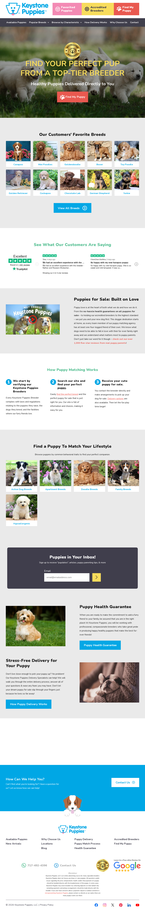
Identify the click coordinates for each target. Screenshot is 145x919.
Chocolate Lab (72, 193)
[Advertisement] (72, 741)
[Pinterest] (120, 904)
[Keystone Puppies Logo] (72, 829)
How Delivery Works (96, 22)
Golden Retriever (18, 193)
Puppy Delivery (83, 839)
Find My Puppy (75, 97)
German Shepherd (99, 193)
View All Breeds (69, 208)
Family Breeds (123, 489)
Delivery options (115, 398)
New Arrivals (13, 843)
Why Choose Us (118, 22)
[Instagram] (104, 904)
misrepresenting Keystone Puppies (56, 893)
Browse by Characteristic (65, 22)
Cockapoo (45, 193)
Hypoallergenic (21, 523)
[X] (112, 904)
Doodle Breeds (89, 489)
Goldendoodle (72, 164)
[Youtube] (137, 904)
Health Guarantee (85, 848)
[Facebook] (96, 904)
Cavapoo (18, 164)
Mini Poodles (45, 164)
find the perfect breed (67, 394)
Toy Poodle (127, 164)
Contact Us (123, 782)
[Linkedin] (129, 904)
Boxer (99, 164)
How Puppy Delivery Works (28, 704)
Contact (134, 22)
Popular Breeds (37, 22)
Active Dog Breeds (21, 489)
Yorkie (126, 193)
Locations (47, 843)
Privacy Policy (46, 904)
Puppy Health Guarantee (100, 645)
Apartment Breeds (55, 489)
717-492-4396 (37, 865)
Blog (44, 848)
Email (47, 571)
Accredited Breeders (126, 839)
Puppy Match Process (87, 843)
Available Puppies (16, 22)
